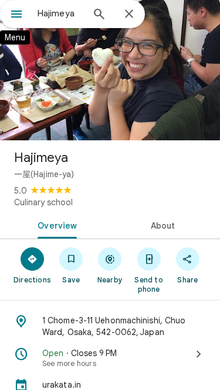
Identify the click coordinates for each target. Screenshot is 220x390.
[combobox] (60, 13)
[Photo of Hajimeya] (110, 70)
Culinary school (43, 202)
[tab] (55, 224)
